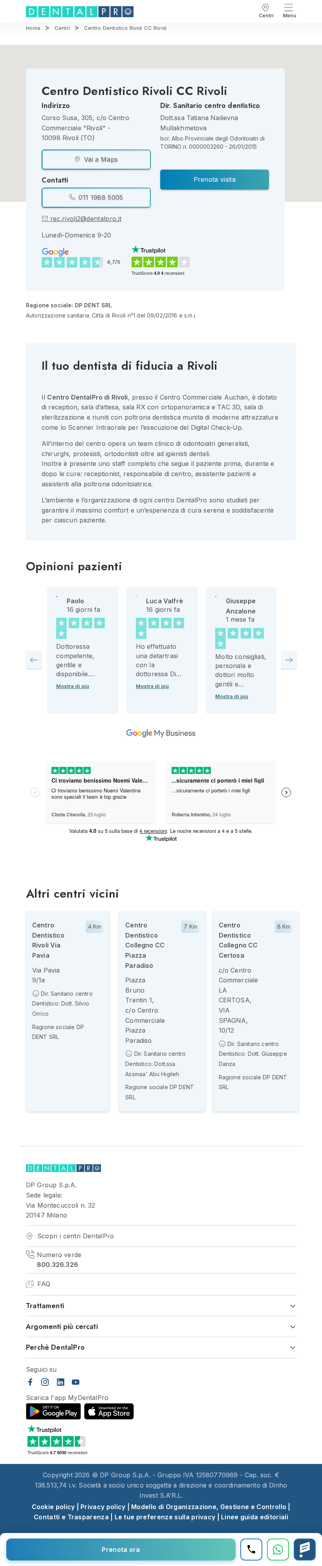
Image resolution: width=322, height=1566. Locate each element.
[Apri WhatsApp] (278, 1550)
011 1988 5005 (100, 197)
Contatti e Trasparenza (71, 1517)
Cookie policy (53, 1507)
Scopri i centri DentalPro (74, 1236)
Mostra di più (72, 686)
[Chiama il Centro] (251, 1550)
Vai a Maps (100, 159)
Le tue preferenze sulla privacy (165, 1517)
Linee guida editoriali (254, 1517)
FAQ (42, 1284)
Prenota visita (215, 179)
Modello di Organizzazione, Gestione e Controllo (208, 1507)
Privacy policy (102, 1507)
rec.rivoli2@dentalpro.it (84, 219)
